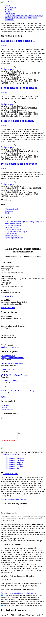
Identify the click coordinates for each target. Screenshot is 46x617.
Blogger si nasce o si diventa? (17, 120)
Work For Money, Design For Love (14, 375)
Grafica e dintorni (11, 209)
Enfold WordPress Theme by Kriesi (13, 454)
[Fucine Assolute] (7, 2)
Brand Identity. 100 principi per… (14, 381)
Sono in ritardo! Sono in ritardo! (19, 87)
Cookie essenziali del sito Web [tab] (11, 544)
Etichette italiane (11, 234)
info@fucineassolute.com (10, 347)
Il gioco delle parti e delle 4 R (17, 40)
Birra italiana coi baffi (13, 230)
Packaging (9, 211)
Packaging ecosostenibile (14, 238)
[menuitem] (25, 6)
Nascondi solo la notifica (27, 593)
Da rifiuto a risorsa (11, 228)
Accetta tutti (22, 499)
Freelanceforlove (7, 409)
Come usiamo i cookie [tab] (9, 513)
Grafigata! (4, 407)
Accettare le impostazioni (10, 593)
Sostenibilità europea (12, 236)
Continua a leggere (7, 69)
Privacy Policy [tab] (6, 580)
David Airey (5, 405)
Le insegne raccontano (13, 226)
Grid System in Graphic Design (12, 363)
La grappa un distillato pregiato (16, 232)
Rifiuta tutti (5, 499)
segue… (3, 397)
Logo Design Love (8, 369)
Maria (5, 45)
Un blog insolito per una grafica (19, 163)
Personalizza (13, 499)
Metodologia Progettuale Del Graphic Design (18, 391)
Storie (7, 213)
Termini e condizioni (8, 308)
